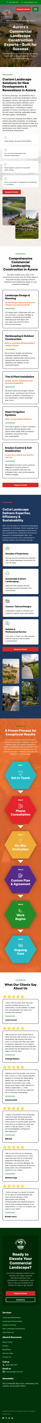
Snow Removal (8, 1332)
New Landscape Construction (13, 1329)
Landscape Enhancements (12, 1321)
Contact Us (20, 1300)
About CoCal (7, 1342)
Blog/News (6, 1349)
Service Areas (7, 1353)
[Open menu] (36, 9)
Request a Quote (23, 9)
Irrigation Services (9, 1325)
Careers (5, 1346)
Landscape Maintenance (11, 1318)
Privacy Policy (6, 1414)
